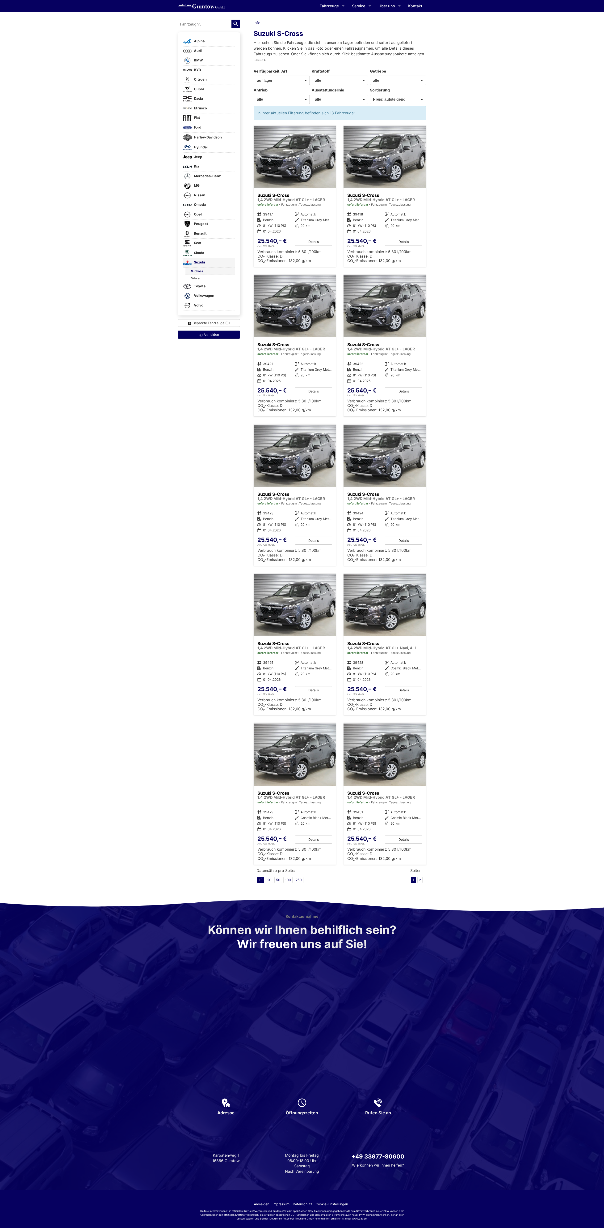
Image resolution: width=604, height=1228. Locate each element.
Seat (197, 243)
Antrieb (261, 90)
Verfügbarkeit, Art (270, 71)
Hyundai (200, 147)
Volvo (198, 305)
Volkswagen (203, 296)
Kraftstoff (321, 71)
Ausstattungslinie (328, 90)
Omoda (199, 205)
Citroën (200, 80)
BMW (198, 60)
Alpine (199, 41)
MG (196, 186)
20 (269, 880)
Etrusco (200, 108)
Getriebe (378, 71)
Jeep (197, 157)
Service (358, 6)
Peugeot (200, 224)
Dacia (198, 99)
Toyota (199, 286)
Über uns (386, 6)
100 (288, 880)
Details (313, 242)
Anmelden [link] (211, 334)
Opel (197, 214)
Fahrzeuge (329, 6)
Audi (197, 51)
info (257, 22)
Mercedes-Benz (207, 176)
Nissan (199, 195)
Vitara (195, 278)
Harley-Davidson (207, 137)
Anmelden (261, 1204)
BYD (197, 70)
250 (299, 880)
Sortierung (380, 90)
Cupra (198, 89)
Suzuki (199, 262)
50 (278, 880)
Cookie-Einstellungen (332, 1204)
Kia (196, 166)
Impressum (281, 1204)
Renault (200, 233)
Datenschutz (302, 1204)
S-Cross (197, 271)
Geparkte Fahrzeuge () (211, 323)
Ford (197, 127)
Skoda (198, 253)
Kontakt (415, 6)
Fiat (196, 118)
